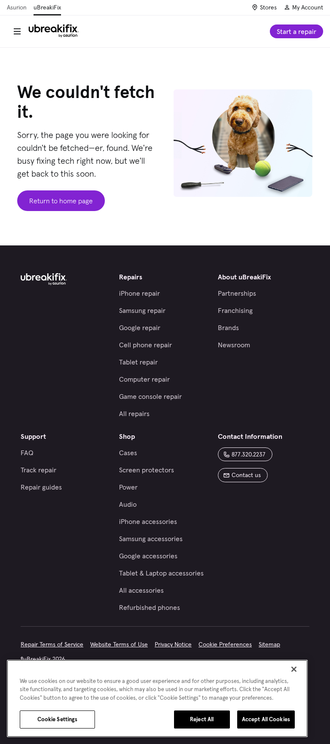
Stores (268, 7)
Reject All (202, 719)
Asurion (17, 7)
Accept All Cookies (266, 719)
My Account (307, 7)
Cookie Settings (57, 719)
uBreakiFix (47, 7)
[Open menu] (17, 31)
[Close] (293, 669)
